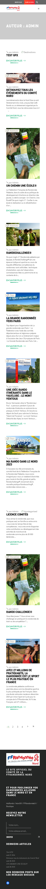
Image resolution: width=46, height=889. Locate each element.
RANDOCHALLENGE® (18, 253)
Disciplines (14, 557)
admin (14, 52)
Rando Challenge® (19, 612)
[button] (37, 2)
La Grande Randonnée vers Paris (21, 319)
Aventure (14, 75)
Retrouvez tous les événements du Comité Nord (21, 93)
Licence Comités (17, 514)
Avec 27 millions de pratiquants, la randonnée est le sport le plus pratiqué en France (22, 676)
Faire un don (29, 2)
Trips (12, 295)
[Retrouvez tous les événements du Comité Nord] (23, 78)
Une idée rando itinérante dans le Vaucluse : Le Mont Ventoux (19, 394)
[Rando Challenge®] (23, 579)
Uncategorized (30, 511)
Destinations (30, 52)
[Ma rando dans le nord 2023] (23, 445)
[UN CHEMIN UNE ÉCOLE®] (23, 153)
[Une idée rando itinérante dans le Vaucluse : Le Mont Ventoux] (23, 370)
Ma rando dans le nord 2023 (22, 463)
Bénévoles (18, 2)
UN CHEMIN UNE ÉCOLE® (21, 186)
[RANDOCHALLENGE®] (23, 234)
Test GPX (12, 55)
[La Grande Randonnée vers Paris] (23, 302)
